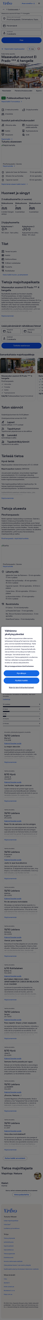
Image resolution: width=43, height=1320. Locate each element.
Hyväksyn (21, 673)
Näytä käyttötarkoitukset (21, 687)
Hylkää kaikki (21, 680)
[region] (21, 660)
